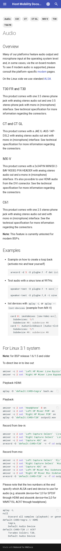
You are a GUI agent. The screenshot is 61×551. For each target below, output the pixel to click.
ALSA (47, 78)
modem (42, 71)
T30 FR (7, 25)
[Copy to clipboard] (55, 272)
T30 (54, 19)
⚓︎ (22, 46)
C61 (17, 19)
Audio (7, 19)
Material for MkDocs (23, 547)
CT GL (35, 19)
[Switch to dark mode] (48, 4)
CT (25, 19)
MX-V (45, 19)
